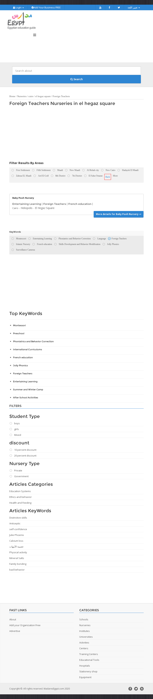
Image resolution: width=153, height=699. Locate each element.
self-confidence (18, 529)
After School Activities (25, 397)
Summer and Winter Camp (28, 389)
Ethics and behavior (20, 497)
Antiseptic (14, 523)
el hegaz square (43, 96)
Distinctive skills (18, 517)
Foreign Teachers (61, 96)
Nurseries (21, 96)
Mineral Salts (16, 558)
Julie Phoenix (16, 535)
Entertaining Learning (26, 204)
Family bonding (17, 564)
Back (107, 177)
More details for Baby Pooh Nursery (117, 214)
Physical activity (18, 552)
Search (78, 79)
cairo (30, 96)
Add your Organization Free (24, 625)
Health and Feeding (20, 502)
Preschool (18, 333)
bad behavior (17, 569)
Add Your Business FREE (47, 7)
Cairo (15, 208)
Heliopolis (26, 208)
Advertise (14, 631)
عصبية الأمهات (16, 546)
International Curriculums (27, 349)
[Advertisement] (74, 134)
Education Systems (20, 491)
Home (12, 96)
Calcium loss (16, 540)
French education (79, 204)
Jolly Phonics (20, 365)
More (115, 175)
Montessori (19, 325)
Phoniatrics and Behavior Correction (33, 341)
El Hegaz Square (44, 208)
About (12, 619)
